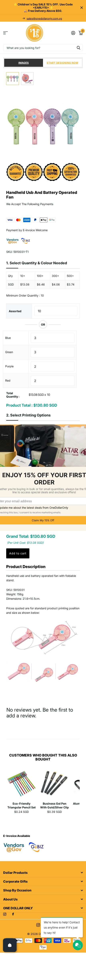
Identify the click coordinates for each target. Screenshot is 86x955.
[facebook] (13, 914)
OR (43, 324)
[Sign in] (73, 33)
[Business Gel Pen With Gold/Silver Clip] (54, 784)
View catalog (5, 33)
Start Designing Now (62, 62)
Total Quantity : (13, 394)
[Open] (10, 945)
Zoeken (78, 47)
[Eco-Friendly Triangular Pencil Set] (21, 784)
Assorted (15, 311)
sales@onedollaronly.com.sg (44, 18)
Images (23, 62)
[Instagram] (4, 914)
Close (81, 7)
